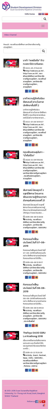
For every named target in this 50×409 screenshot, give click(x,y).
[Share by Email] (36, 91)
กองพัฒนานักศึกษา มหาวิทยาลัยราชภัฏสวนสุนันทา (33, 76)
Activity (28, 219)
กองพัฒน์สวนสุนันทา (32, 175)
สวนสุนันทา (27, 87)
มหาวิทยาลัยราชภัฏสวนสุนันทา (32, 83)
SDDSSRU (42, 227)
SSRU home (30, 14)
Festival (42, 355)
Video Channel (10, 34)
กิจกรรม (27, 366)
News (25, 358)
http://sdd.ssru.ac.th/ (34, 70)
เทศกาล (34, 366)
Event (35, 355)
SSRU (31, 358)
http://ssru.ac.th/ (30, 73)
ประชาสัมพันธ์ (29, 321)
